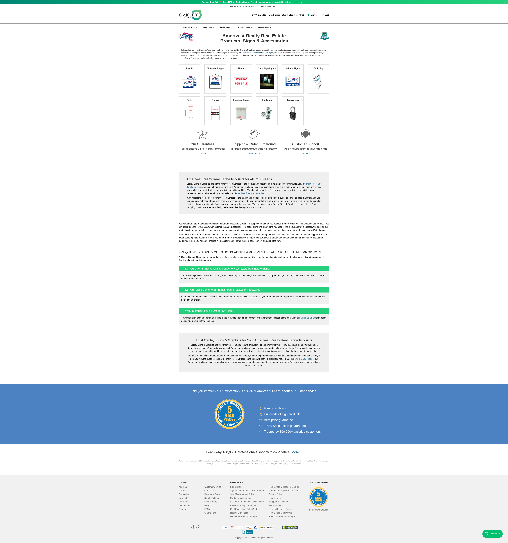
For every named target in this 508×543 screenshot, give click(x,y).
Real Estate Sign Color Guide (244, 509)
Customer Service (212, 487)
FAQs (207, 509)
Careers (182, 490)
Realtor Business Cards (280, 509)
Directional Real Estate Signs (244, 516)
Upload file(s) (210, 502)
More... (296, 452)
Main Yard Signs (190, 27)
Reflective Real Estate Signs (282, 516)
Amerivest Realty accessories (250, 193)
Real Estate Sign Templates (243, 505)
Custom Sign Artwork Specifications (247, 502)
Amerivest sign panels (250, 53)
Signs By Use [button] (263, 27)
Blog (291, 15)
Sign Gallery (236, 487)
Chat (301, 15)
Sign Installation (211, 498)
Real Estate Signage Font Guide (284, 487)
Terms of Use (275, 505)
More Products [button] (243, 27)
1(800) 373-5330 (259, 15)
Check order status (277, 15)
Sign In (313, 15)
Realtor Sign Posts (239, 513)
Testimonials (184, 505)
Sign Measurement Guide (242, 494)
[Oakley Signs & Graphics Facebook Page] (193, 527)
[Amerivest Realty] (196, 36)
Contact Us (184, 494)
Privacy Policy (275, 494)
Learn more (202, 153)
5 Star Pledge (307, 359)
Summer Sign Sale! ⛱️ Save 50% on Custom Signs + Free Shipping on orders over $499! (242, 2)
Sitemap (182, 509)
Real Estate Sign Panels (280, 513)
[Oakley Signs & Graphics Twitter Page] (198, 527)
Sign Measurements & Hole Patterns (247, 490)
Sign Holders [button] (225, 27)
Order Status (210, 490)
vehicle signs (267, 53)
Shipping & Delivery (278, 502)
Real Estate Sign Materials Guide (284, 490)
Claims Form (210, 513)
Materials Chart (308, 318)
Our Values (184, 502)
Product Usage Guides (240, 498)
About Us (183, 487)
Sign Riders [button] (207, 27)
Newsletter (184, 498)
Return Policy (275, 498)
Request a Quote (212, 494)
